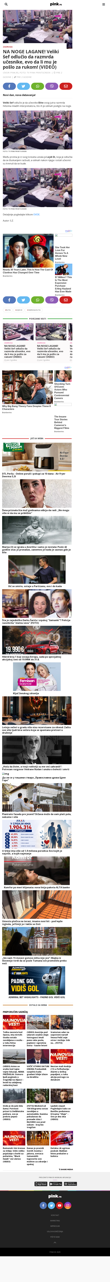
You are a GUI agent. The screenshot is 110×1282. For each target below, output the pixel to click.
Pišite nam (55, 1237)
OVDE (36, 214)
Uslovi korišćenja (55, 1231)
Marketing (55, 1220)
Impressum (55, 1226)
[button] (6, 336)
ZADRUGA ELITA (33, 310)
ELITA (7, 310)
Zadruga (8, 46)
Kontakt (55, 1215)
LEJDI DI (18, 310)
